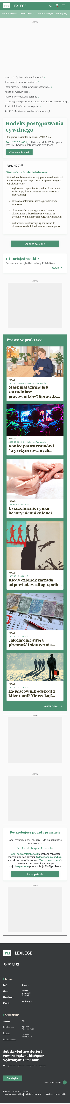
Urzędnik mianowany (27, 1035)
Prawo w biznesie (9, 13)
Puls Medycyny (9, 1039)
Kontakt (6, 1003)
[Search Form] (50, 6)
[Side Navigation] (63, 6)
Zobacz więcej (51, 706)
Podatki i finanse (27, 13)
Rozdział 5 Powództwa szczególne (21, 106)
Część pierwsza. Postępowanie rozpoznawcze (27, 87)
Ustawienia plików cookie (55, 1094)
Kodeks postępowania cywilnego (21, 82)
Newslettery (8, 997)
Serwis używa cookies (13, 1094)
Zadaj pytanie (35, 874)
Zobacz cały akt (35, 243)
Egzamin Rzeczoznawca (28, 1027)
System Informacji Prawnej (26, 993)
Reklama (25, 985)
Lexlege (8, 77)
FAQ (5, 985)
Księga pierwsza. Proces (16, 91)
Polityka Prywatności (33, 1094)
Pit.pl (24, 1021)
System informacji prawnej (29, 77)
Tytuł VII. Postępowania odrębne (21, 96)
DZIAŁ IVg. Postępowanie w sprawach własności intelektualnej (36, 101)
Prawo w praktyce (45, 13)
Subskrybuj (12, 1078)
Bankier (6, 1033)
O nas (5, 991)
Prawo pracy (61, 13)
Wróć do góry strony (52, 1082)
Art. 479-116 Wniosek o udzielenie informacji (27, 111)
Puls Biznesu (8, 1027)
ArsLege (6, 1021)
